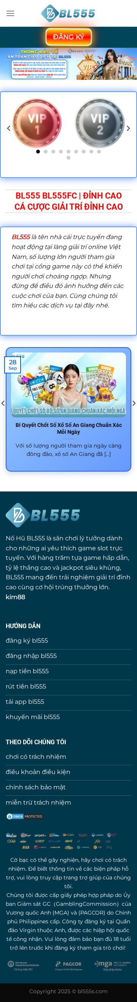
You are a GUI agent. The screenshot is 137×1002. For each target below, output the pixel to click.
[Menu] (10, 13)
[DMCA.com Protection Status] (25, 815)
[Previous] (9, 128)
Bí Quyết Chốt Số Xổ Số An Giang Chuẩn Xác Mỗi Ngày (69, 428)
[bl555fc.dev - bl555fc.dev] (68, 14)
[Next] (128, 128)
